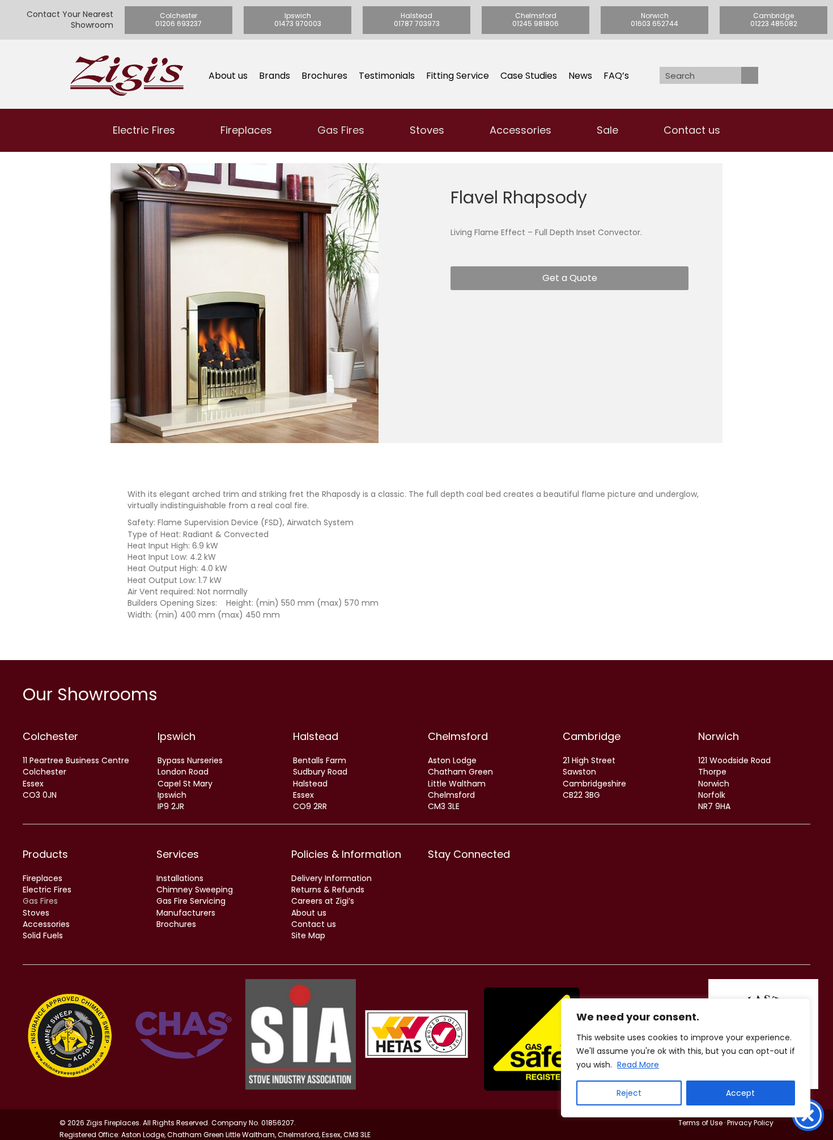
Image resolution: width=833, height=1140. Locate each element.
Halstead (315, 736)
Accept (740, 1093)
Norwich (718, 736)
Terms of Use (700, 1123)
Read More (638, 1064)
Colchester (50, 736)
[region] (685, 1057)
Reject (629, 1093)
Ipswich (177, 736)
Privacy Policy (750, 1123)
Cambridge (591, 736)
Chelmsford (458, 736)
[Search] (749, 75)
